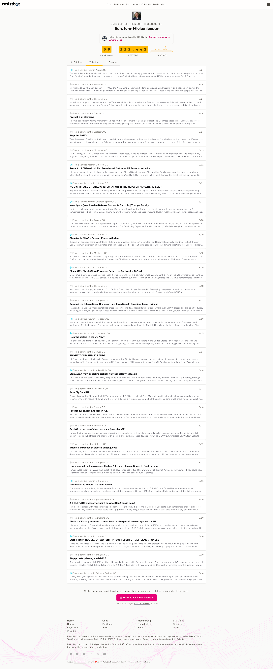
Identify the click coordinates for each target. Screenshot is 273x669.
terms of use (141, 639)
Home (70, 620)
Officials (146, 4)
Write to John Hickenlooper (138, 597)
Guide (156, 4)
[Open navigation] (268, 4)
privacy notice (156, 639)
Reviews (113, 62)
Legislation (73, 627)
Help (163, 4)
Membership (145, 620)
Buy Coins (178, 620)
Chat (109, 4)
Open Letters (145, 624)
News (176, 627)
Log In (73, 631)
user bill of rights (175, 639)
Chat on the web (142, 603)
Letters (136, 4)
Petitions (119, 4)
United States (119, 24)
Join (128, 4)
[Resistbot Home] (11, 6)
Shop (105, 627)
